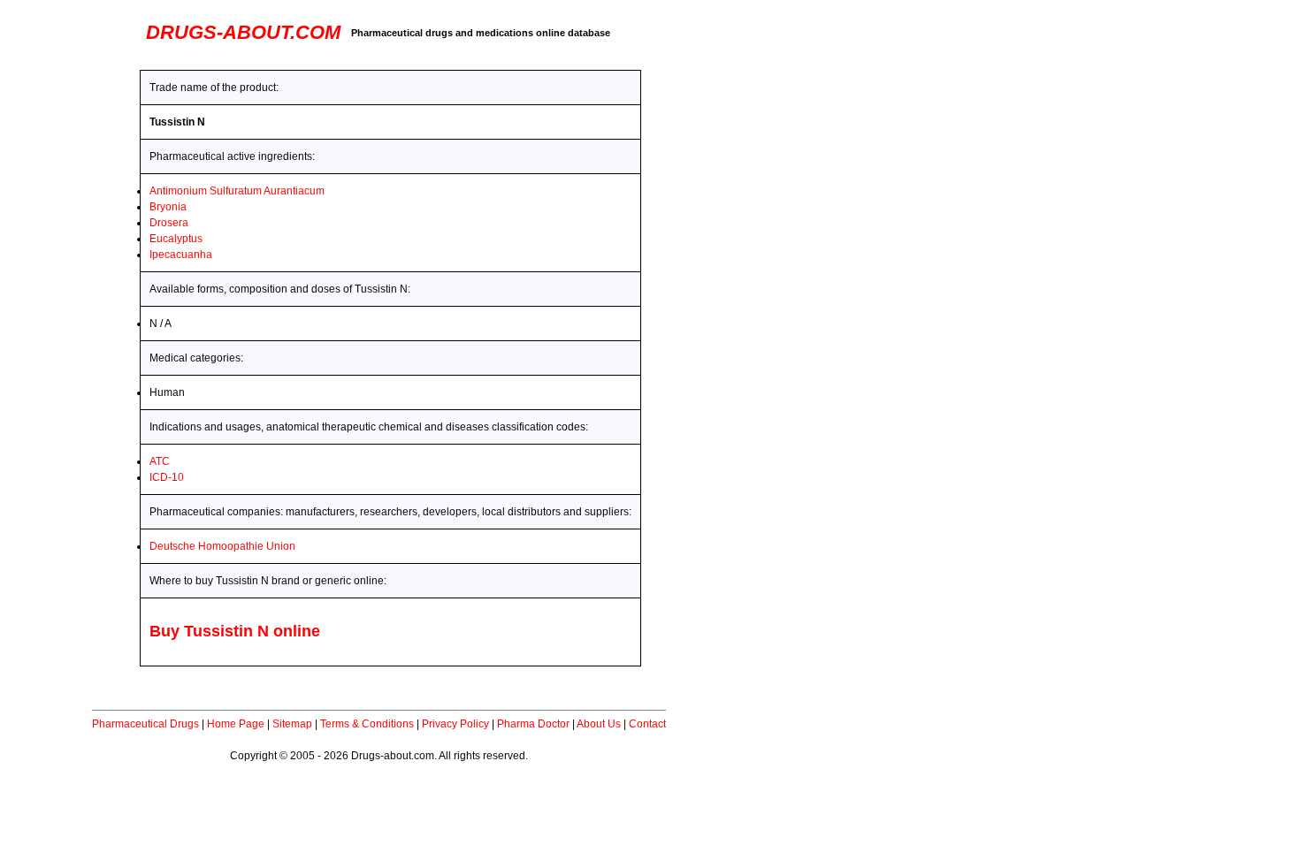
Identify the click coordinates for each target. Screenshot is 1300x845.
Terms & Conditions (367, 724)
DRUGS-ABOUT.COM (243, 32)
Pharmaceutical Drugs (145, 724)
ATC (159, 461)
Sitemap (292, 724)
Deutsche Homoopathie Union (222, 546)
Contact (647, 724)
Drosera (168, 223)
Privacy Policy (455, 724)
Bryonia (168, 207)
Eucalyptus (176, 238)
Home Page (235, 724)
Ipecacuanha (180, 254)
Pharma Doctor (533, 724)
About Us (599, 724)
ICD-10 (166, 477)
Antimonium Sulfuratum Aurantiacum (237, 191)
